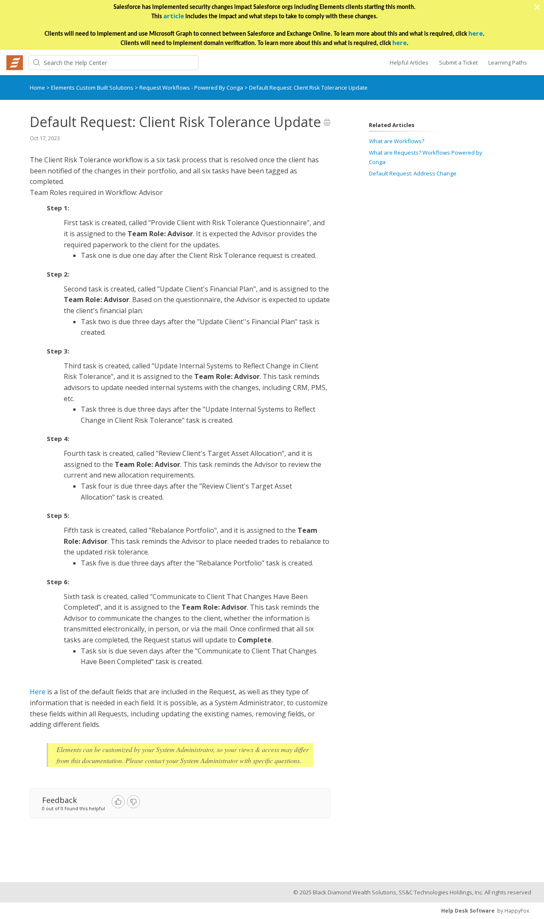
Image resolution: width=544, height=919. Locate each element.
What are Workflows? (396, 141)
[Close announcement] (537, 8)
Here (37, 691)
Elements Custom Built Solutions (93, 87)
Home (37, 87)
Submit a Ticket (458, 62)
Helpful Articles (409, 62)
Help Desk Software (468, 910)
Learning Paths (507, 62)
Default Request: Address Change (412, 173)
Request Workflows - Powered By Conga (191, 87)
